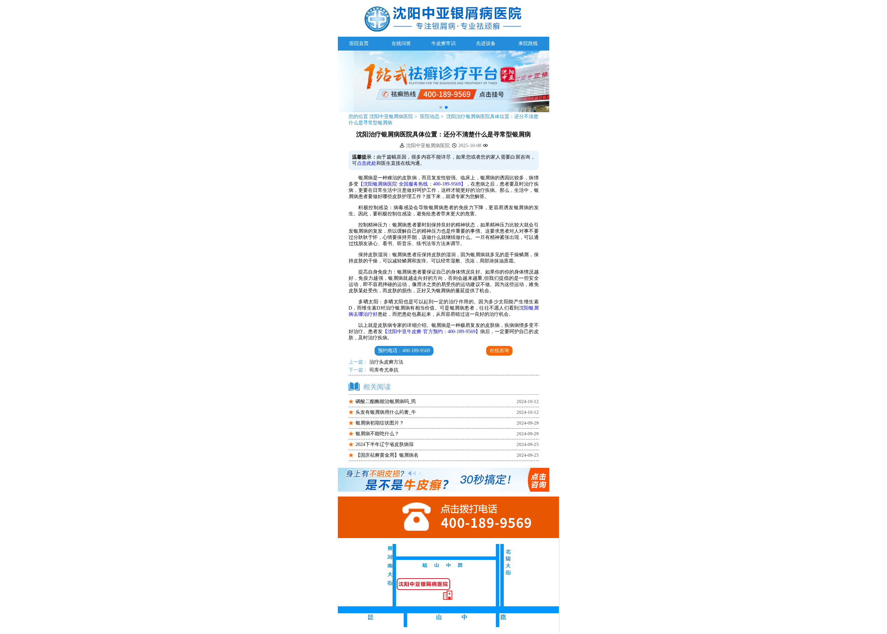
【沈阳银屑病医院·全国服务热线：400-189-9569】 (412, 184)
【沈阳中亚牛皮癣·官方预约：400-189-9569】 (431, 331)
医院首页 (359, 43)
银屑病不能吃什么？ (377, 433)
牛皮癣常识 (443, 43)
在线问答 (401, 43)
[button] (440, 107)
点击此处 (366, 163)
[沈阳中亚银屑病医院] (443, 110)
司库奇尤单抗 (383, 370)
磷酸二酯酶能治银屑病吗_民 (385, 401)
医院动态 (430, 116)
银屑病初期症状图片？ (379, 423)
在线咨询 (499, 350)
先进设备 (485, 43)
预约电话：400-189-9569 (404, 350)
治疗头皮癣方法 (385, 362)
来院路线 (528, 43)
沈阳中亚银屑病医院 (391, 116)
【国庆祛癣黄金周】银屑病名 (387, 455)
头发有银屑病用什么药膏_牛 (385, 412)
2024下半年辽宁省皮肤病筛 (384, 444)
